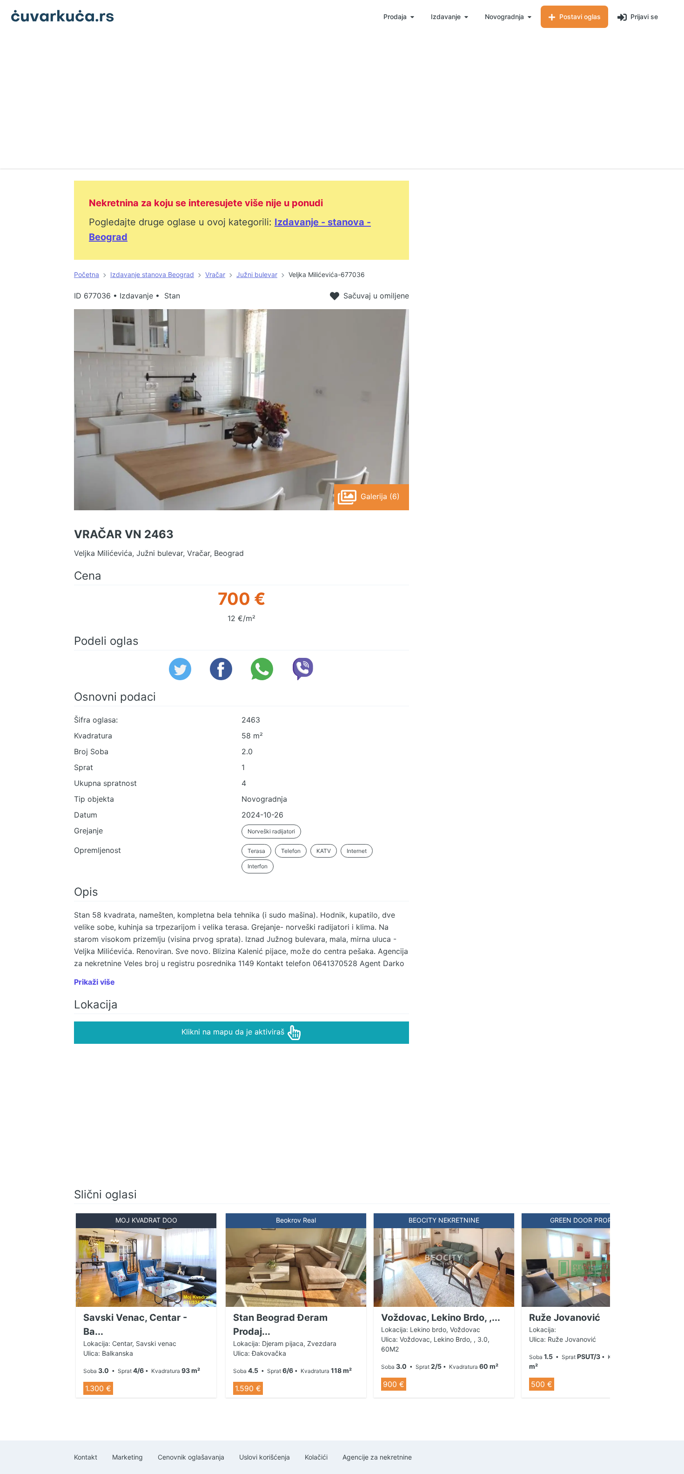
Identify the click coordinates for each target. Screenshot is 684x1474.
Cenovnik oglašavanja (191, 1457)
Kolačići (316, 1457)
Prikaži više (94, 982)
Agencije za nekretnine (377, 1457)
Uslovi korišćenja (264, 1457)
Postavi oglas (579, 16)
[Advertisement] (342, 103)
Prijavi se (643, 16)
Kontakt (85, 1457)
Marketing (127, 1457)
